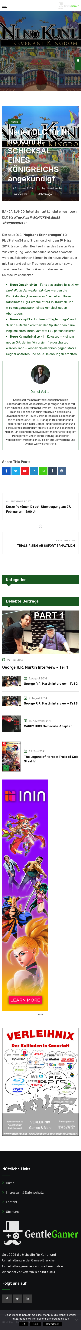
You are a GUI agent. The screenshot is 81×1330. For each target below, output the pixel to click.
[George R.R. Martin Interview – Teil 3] (11, 701)
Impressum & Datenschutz (25, 1192)
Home (10, 1183)
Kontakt (11, 1202)
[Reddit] (62, 471)
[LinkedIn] (34, 471)
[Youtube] (25, 471)
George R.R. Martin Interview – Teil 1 (35, 667)
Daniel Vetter (54, 188)
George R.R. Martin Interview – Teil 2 (51, 684)
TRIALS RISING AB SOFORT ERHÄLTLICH (46, 545)
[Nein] (76, 1320)
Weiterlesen (53, 1323)
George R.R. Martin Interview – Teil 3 (51, 703)
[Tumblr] (52, 471)
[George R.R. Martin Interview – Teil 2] (11, 681)
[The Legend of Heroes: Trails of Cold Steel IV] (11, 756)
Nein (35, 1323)
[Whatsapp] (43, 471)
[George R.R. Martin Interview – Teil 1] (40, 632)
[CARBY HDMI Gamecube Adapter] (11, 724)
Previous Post (21, 501)
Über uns (12, 1212)
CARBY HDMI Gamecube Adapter (48, 726)
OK (23, 1323)
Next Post (63, 540)
